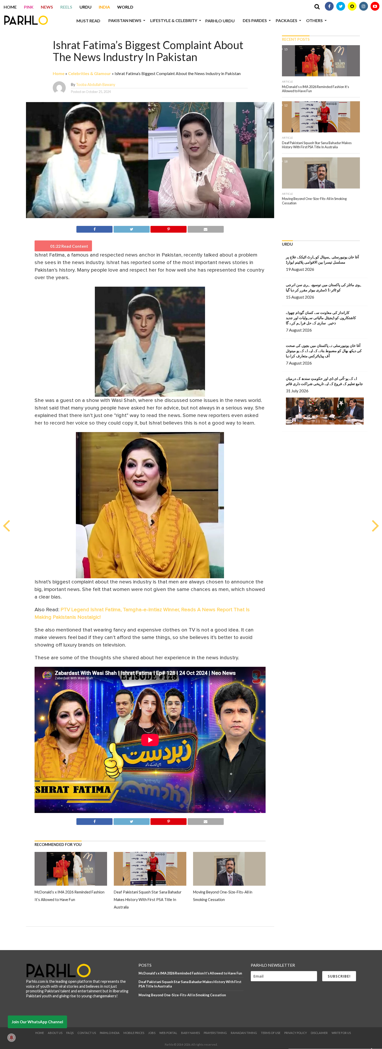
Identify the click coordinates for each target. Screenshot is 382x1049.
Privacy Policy (295, 1032)
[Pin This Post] (168, 228)
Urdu (85, 6)
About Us (55, 1032)
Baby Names (190, 1032)
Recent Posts (295, 39)
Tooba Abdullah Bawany (95, 84)
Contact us (86, 1032)
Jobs (151, 1032)
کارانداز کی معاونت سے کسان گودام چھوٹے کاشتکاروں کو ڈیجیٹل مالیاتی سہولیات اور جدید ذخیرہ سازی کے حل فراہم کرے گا (321, 317)
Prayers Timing (215, 1032)
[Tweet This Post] (131, 228)
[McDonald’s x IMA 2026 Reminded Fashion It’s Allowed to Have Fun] (71, 884)
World (125, 6)
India (104, 6)
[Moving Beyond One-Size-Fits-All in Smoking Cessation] (229, 884)
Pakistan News (124, 20)
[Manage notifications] (11, 1037)
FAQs (70, 1032)
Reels (66, 6)
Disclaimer (319, 1032)
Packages (286, 20)
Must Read (88, 20)
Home (10, 6)
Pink (29, 6)
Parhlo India (110, 1032)
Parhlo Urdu (220, 20)
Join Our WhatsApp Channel (37, 1021)
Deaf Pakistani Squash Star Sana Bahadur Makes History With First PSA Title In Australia (148, 899)
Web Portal (168, 1032)
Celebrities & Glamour (89, 73)
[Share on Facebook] (94, 228)
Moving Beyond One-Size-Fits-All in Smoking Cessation (182, 995)
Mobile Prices (133, 1032)
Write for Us (341, 1032)
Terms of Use (270, 1032)
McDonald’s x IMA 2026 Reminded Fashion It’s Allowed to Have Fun (190, 973)
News (47, 6)
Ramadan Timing (244, 1032)
